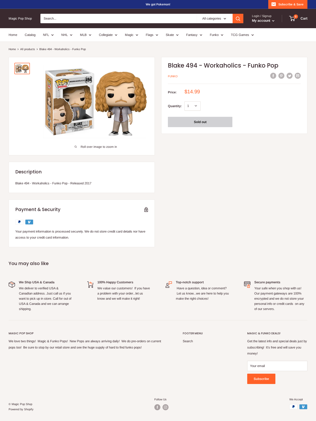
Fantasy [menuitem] (192, 35)
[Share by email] (298, 75)
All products (27, 49)
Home (12, 49)
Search (188, 341)
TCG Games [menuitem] (240, 35)
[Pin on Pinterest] (281, 75)
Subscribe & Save (291, 4)
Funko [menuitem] (214, 35)
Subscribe (261, 379)
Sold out (200, 121)
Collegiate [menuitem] (106, 35)
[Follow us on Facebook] (157, 407)
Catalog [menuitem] (30, 35)
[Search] (238, 18)
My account (261, 20)
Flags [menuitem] (149, 35)
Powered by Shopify (21, 409)
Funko (173, 76)
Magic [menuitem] (129, 35)
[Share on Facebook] (273, 75)
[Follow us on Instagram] (166, 407)
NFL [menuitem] (46, 35)
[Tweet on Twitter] (290, 75)
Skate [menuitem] (170, 35)
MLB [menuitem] (83, 35)
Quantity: (175, 106)
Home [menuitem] (13, 35)
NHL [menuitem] (64, 35)
